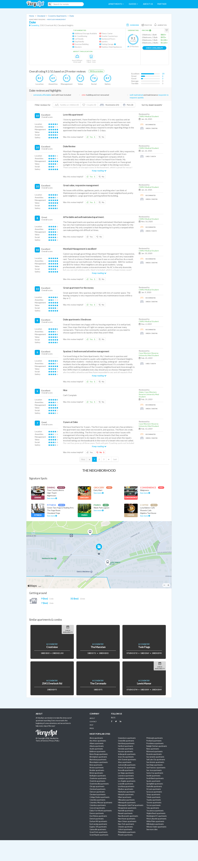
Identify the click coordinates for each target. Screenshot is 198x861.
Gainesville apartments (98, 829)
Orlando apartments (125, 827)
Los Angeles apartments (126, 781)
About (92, 718)
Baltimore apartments (97, 751)
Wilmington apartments (155, 824)
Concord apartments (97, 808)
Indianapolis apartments (127, 754)
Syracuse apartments (154, 792)
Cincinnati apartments (97, 789)
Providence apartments (155, 743)
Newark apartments (125, 813)
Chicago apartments (97, 786)
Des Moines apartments (98, 816)
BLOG (113, 717)
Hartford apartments (125, 746)
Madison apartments (125, 789)
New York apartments (126, 824)
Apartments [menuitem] (115, 4)
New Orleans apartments (127, 821)
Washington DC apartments (156, 816)
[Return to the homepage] (35, 4)
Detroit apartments (97, 819)
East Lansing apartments (98, 824)
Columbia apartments (97, 800)
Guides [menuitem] (133, 4)
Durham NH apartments (98, 821)
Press (92, 728)
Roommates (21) (112, 105)
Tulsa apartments (152, 808)
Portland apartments (153, 741)
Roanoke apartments (154, 754)
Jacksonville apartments (127, 765)
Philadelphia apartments (127, 832)
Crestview (52, 646)
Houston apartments (125, 751)
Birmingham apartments (98, 757)
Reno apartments (152, 749)
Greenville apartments (126, 741)
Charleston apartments (98, 778)
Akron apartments (96, 738)
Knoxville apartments (125, 770)
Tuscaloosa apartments (155, 811)
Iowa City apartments (126, 757)
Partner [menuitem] (161, 4)
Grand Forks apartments (98, 832)
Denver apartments (97, 813)
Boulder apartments (97, 770)
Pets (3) (129, 105)
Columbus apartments (98, 805)
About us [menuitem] (148, 4)
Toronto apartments (153, 802)
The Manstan (98, 646)
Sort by (145, 105)
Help (91, 725)
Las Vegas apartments (126, 773)
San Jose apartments (154, 770)
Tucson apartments (153, 805)
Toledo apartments (153, 797)
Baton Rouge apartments (99, 754)
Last (115, 459)
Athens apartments (96, 743)
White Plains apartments (155, 821)
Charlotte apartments (97, 781)
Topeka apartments (153, 800)
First (83, 459)
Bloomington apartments (99, 762)
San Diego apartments (154, 765)
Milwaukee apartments (126, 800)
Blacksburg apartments (98, 759)
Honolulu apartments (125, 749)
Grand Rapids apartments (99, 835)
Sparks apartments (153, 781)
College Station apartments (99, 797)
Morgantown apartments (127, 808)
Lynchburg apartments (126, 786)
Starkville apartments (154, 786)
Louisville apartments (125, 784)
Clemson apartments (97, 792)
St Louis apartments (153, 789)
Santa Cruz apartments (154, 773)
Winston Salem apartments (156, 827)
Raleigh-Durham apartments (156, 746)
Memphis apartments (125, 794)
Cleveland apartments (97, 794)
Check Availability (154, 48)
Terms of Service (42, 741)
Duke (72, 16)
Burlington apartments (98, 776)
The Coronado (98, 683)
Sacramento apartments (155, 757)
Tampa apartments (153, 794)
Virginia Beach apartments (155, 813)
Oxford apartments (125, 829)
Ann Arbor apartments (98, 741)
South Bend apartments (155, 778)
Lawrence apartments (126, 776)
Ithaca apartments (124, 762)
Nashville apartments (125, 811)
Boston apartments (97, 767)
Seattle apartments (153, 776)
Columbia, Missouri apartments (101, 802)
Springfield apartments (154, 784)
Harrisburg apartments (126, 743)
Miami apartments (124, 797)
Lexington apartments (126, 778)
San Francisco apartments (155, 767)
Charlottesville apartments (99, 784)
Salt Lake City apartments (155, 759)
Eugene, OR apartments (98, 827)
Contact (93, 722)
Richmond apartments (154, 751)
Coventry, (35, 25)
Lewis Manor (144, 683)
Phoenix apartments (125, 835)
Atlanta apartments (97, 746)
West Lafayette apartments (156, 819)
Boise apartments (96, 765)
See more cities (151, 829)
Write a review (96, 71)
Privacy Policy (54, 741)
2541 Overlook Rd (52, 683)
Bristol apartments (96, 773)
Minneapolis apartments (127, 802)
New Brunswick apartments (128, 816)
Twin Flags (144, 646)
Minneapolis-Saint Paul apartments (130, 805)
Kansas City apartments (126, 767)
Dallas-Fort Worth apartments (101, 811)
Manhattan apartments (126, 792)
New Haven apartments (126, 819)
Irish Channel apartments (127, 759)
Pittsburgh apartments (154, 738)
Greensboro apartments (127, 738)
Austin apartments (96, 749)
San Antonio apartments (155, 762)
